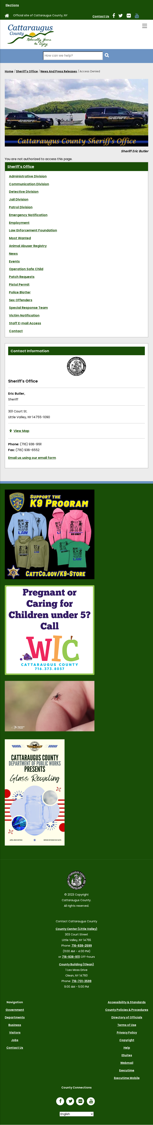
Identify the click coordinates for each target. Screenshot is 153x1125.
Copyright (126, 1040)
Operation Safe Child (26, 269)
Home (9, 71)
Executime (126, 1070)
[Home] (30, 34)
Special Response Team (28, 307)
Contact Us (100, 16)
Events (14, 261)
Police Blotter (20, 292)
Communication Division (29, 184)
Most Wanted (20, 238)
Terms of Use (126, 1025)
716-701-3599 (81, 981)
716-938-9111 (71, 957)
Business (14, 1025)
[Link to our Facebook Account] (115, 16)
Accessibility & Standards (127, 1002)
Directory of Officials (126, 1017)
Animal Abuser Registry (28, 246)
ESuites (127, 1055)
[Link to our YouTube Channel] (92, 1102)
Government (15, 1010)
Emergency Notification (28, 215)
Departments (15, 1017)
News (13, 253)
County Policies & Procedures (126, 1010)
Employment (19, 222)
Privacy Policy (127, 1033)
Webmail (126, 1063)
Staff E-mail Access (25, 323)
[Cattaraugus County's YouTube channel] (138, 16)
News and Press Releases (58, 71)
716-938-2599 (82, 946)
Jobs (14, 1040)
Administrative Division (28, 176)
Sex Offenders (20, 300)
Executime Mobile (127, 1078)
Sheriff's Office (27, 71)
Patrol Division (20, 207)
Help (127, 1048)
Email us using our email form (32, 457)
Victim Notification (24, 315)
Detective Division (23, 191)
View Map (21, 431)
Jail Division (18, 199)
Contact (16, 331)
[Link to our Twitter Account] (122, 16)
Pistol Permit (19, 284)
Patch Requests (21, 276)
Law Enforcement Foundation (33, 230)
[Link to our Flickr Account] (130, 16)
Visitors (15, 1033)
